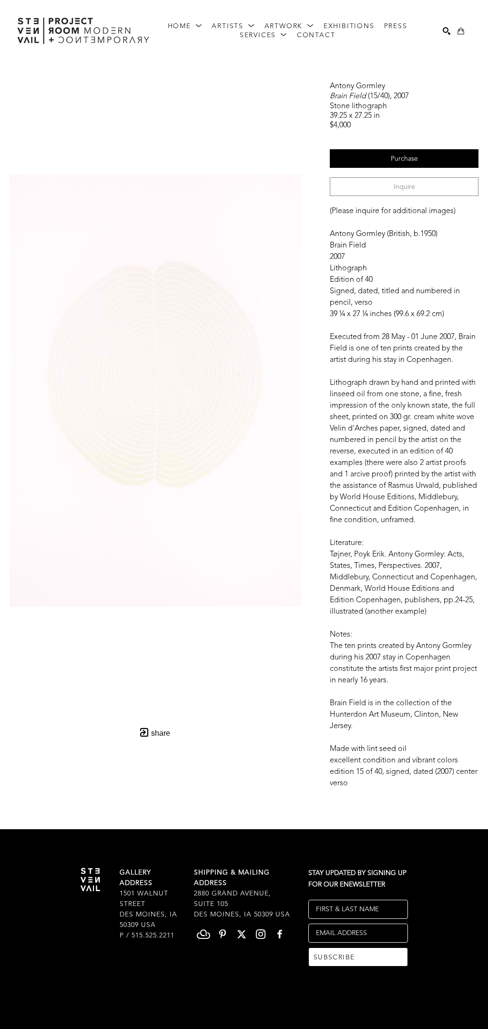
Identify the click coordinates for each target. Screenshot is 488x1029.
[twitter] (241, 934)
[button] (185, 26)
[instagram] (260, 934)
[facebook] (280, 934)
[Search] (446, 31)
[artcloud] (203, 934)
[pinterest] (222, 934)
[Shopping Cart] (461, 31)
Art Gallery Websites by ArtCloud (268, 1006)
